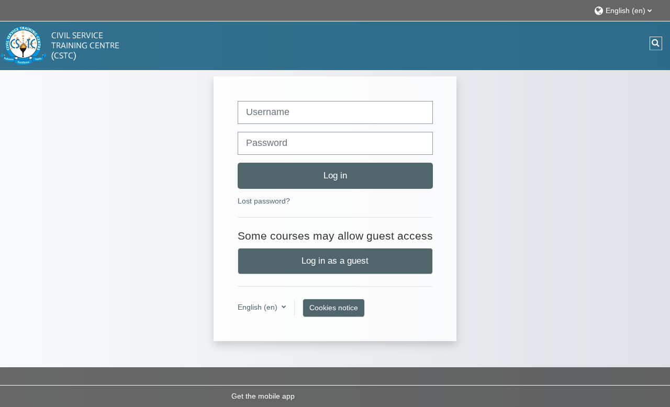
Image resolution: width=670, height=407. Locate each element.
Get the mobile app (263, 396)
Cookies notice (333, 307)
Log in (335, 175)
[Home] (63, 45)
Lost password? (264, 201)
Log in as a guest (335, 260)
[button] (626, 10)
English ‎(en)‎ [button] (259, 307)
